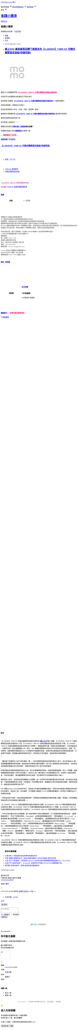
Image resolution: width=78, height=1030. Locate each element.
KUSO (15, 897)
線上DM (43, 741)
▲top (2, 900)
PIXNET (24, 1001)
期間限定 (18, 131)
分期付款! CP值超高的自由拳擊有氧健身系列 (21, 856)
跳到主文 (4, 21)
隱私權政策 (50, 1001)
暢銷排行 (4, 313)
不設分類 (17, 31)
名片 (6, 40)
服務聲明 (58, 1001)
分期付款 (15, 126)
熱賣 (2, 195)
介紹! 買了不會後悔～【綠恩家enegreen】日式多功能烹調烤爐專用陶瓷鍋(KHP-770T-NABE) (37, 861)
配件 (2, 733)
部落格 (7, 38)
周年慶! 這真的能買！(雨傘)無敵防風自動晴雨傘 (22, 865)
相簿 (6, 35)
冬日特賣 (25, 287)
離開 (11, 1026)
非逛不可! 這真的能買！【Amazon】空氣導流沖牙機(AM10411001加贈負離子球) (33, 863)
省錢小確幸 (9, 16)
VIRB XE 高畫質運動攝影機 (17, 187)
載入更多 (4, 904)
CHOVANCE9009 (7, 880)
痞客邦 (21, 891)
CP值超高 (22, 126)
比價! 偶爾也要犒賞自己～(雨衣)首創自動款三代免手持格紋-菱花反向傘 (30, 858)
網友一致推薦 (5, 262)
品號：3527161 (10, 159)
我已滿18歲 (5, 1026)
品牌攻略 (4, 139)
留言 (25, 891)
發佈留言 (4, 917)
